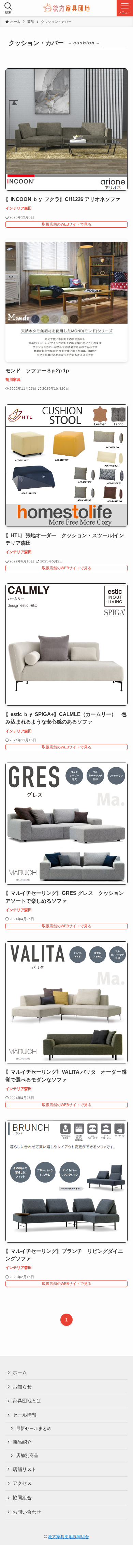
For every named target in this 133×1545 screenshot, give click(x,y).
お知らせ (22, 1386)
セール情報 (24, 1415)
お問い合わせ (27, 1512)
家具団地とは (27, 1400)
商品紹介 (22, 1442)
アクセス (22, 1483)
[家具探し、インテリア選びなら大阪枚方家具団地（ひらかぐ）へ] (66, 8)
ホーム (20, 1372)
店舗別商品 (27, 1455)
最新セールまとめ (33, 1428)
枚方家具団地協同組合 (68, 1536)
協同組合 (22, 1497)
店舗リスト (24, 1469)
